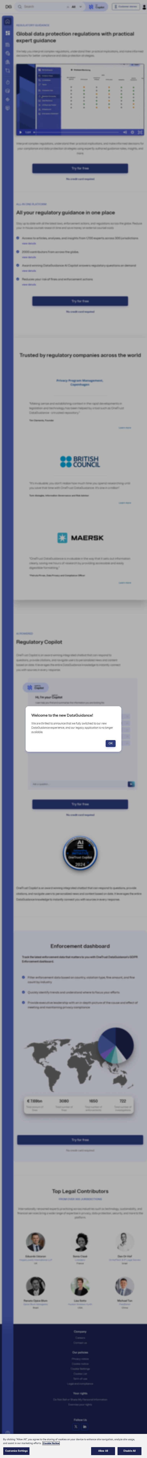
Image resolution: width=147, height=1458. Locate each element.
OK (111, 743)
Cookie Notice (51, 1443)
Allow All (103, 1450)
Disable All (129, 1450)
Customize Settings (16, 1450)
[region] (73, 1446)
